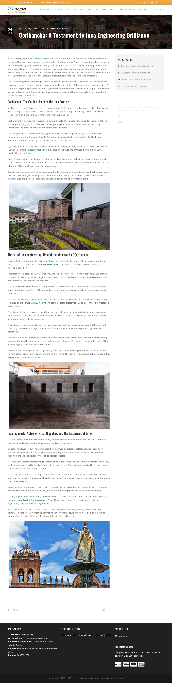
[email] (144, 2)
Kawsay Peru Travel (33, 28)
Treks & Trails (126, 9)
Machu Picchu (86, 635)
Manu (103, 635)
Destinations (61, 9)
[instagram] (156, 2)
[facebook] (148, 2)
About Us (44, 9)
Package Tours (105, 9)
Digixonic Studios (113, 678)
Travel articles (59, 28)
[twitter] (152, 2)
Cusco (68, 635)
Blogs (142, 9)
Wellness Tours (82, 9)
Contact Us (157, 9)
